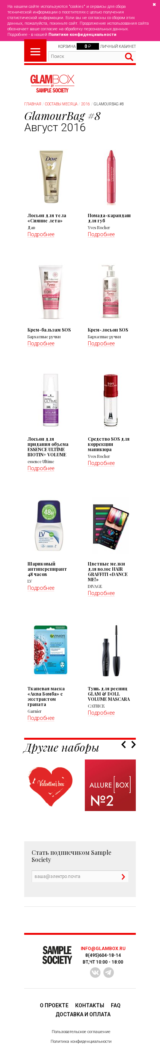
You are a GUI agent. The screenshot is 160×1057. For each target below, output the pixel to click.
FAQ (116, 1005)
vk (95, 972)
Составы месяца (61, 104)
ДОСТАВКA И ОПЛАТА (83, 1014)
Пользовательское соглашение (81, 1031)
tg (108, 972)
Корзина (67, 46)
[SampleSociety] (52, 84)
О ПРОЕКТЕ (54, 1005)
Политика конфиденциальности (81, 1041)
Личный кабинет (118, 46)
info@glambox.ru (103, 948)
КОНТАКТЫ (89, 1005)
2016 (85, 104)
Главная (32, 104)
